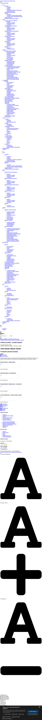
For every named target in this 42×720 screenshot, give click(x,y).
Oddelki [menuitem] (4, 49)
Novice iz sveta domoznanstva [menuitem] (13, 79)
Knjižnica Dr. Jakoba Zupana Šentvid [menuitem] (11, 31)
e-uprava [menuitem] (8, 139)
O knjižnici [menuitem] (7, 6)
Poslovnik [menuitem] (9, 14)
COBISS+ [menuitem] (4, 149)
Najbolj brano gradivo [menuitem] (11, 94)
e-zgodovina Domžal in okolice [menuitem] (13, 128)
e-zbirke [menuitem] (6, 123)
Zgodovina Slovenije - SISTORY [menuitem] (13, 78)
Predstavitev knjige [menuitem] (10, 107)
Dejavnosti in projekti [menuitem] (11, 22)
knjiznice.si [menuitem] (9, 138)
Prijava (10, 452)
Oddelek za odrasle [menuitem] (8, 60)
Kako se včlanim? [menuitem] (10, 82)
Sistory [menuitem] (8, 132)
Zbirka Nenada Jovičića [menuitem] (11, 72)
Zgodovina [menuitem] (9, 7)
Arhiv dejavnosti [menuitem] (10, 58)
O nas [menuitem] (4, 5)
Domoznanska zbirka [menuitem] (9, 65)
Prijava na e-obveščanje (7, 419)
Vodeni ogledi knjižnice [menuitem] (9, 97)
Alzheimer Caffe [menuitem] (10, 111)
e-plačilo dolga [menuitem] (10, 86)
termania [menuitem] (8, 141)
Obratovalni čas (6, 432)
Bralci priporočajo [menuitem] (10, 95)
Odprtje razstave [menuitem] (10, 110)
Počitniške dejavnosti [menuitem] (11, 55)
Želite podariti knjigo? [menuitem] (9, 101)
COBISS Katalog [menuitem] (10, 89)
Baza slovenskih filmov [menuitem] (11, 122)
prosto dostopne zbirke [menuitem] (9, 126)
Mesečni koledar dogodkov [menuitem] (10, 115)
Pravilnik (4, 416)
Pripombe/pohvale (6, 418)
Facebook (3, 339)
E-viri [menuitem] (4, 117)
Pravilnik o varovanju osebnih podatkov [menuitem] (14, 15)
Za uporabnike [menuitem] (5, 80)
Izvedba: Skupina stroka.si (17, 452)
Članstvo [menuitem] (6, 81)
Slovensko (5, 328)
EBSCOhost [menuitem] (9, 124)
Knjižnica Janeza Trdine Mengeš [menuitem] (11, 20)
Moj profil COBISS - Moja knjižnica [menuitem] (13, 147)
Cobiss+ (4, 434)
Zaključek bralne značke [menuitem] (11, 109)
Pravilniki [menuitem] (6, 13)
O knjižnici (4, 414)
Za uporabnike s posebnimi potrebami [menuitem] (12, 98)
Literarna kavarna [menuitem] (10, 113)
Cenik (4, 433)
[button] (14, 718)
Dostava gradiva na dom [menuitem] (9, 99)
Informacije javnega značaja (8, 415)
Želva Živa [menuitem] (9, 56)
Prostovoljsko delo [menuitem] (8, 100)
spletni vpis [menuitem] (9, 145)
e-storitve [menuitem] (7, 144)
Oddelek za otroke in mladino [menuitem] (10, 51)
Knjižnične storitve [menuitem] (8, 17)
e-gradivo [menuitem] (6, 118)
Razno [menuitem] (8, 114)
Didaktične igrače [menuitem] (10, 93)
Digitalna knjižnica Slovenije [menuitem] (12, 70)
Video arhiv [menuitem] (7, 103)
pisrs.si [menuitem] (8, 143)
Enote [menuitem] (4, 19)
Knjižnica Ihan (5, 426)
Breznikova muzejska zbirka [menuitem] (12, 74)
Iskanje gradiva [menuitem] (8, 88)
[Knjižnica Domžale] (4, 3)
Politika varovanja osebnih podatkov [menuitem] (12, 18)
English (4, 329)
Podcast (13, 339)
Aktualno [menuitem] (8, 21)
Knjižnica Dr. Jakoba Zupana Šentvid (9, 423)
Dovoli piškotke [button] (33, 711)
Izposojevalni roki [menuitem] (10, 85)
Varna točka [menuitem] (7, 102)
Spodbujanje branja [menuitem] (10, 53)
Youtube (17, 339)
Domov (8, 0)
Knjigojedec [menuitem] (9, 135)
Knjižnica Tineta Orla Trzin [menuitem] (10, 36)
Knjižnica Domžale (3, 340)
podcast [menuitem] (6, 134)
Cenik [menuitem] (8, 84)
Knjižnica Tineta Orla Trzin (7, 424)
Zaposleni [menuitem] (9, 9)
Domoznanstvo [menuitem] (10, 106)
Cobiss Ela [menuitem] (9, 121)
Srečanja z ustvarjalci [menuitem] (11, 112)
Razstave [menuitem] (9, 54)
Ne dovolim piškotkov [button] (32, 714)
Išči (11, 335)
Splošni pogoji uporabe (7, 436)
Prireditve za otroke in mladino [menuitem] (13, 105)
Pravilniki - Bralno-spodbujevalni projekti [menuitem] (14, 16)
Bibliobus (4, 427)
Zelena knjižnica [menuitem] (10, 59)
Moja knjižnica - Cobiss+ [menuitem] (11, 90)
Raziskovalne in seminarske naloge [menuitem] (14, 71)
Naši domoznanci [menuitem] (10, 75)
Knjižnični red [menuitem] (9, 87)
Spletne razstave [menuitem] (10, 68)
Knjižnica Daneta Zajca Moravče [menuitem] (11, 25)
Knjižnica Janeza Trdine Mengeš (9, 421)
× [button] (40, 706)
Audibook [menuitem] (9, 120)
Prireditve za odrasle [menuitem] (11, 104)
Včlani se (4, 431)
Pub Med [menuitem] (8, 131)
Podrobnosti (12, 712)
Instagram (8, 339)
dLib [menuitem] (8, 130)
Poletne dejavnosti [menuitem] (10, 63)
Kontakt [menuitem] (8, 8)
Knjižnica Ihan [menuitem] (7, 41)
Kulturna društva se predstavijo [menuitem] (13, 108)
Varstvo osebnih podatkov (8, 417)
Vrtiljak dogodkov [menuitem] (6, 148)
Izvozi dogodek (4, 356)
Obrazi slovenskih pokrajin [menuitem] (12, 77)
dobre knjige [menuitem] (9, 137)
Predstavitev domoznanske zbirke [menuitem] (13, 66)
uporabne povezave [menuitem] (8, 136)
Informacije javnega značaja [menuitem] (10, 12)
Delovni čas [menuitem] (9, 83)
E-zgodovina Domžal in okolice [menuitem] (13, 67)
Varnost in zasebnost (4, 452)
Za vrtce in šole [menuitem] (10, 57)
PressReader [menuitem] (9, 125)
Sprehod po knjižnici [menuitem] (11, 11)
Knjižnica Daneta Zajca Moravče (9, 422)
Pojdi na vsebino (3, 0)
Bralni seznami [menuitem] (7, 116)
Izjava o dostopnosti (6, 435)
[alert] (21, 713)
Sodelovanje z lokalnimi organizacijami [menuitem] (14, 10)
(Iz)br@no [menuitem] (9, 92)
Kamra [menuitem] (8, 69)
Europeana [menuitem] (9, 133)
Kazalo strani (12, 0)
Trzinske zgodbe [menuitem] (10, 76)
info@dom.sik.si (4, 449)
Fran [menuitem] (8, 140)
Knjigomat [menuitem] (9, 91)
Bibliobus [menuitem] (6, 46)
